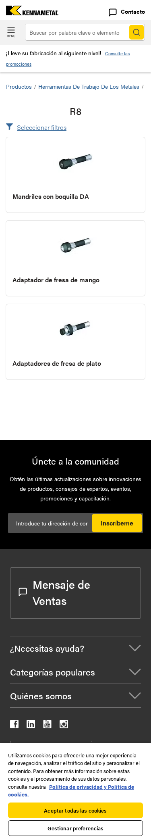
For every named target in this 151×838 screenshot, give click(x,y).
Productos (19, 86)
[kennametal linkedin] (31, 725)
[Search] (136, 32)
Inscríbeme (117, 522)
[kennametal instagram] (64, 725)
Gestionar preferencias (76, 828)
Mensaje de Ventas (61, 592)
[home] (29, 12)
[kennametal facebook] (14, 725)
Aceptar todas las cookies (75, 810)
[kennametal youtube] (47, 725)
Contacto (133, 11)
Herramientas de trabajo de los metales (88, 86)
